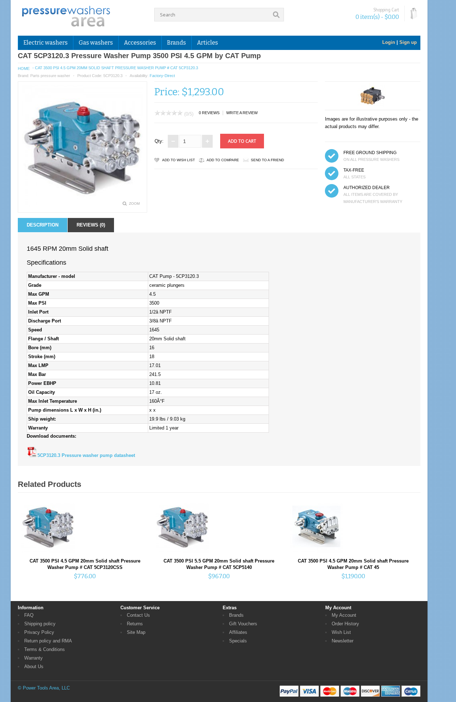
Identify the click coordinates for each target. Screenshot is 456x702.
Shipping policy (40, 623)
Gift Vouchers (243, 623)
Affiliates (238, 632)
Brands (236, 615)
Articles (207, 42)
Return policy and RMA (48, 641)
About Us (33, 666)
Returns (135, 623)
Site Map (136, 632)
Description (42, 225)
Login (388, 42)
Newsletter (342, 641)
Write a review (242, 113)
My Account (344, 615)
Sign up (408, 42)
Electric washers (46, 42)
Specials (238, 641)
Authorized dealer (366, 187)
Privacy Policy (39, 632)
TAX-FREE (353, 170)
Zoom (134, 203)
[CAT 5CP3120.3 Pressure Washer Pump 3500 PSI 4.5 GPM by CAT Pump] (82, 205)
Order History (345, 623)
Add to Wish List (178, 160)
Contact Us (138, 615)
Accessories (140, 42)
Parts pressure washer (50, 75)
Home (24, 68)
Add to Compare (223, 160)
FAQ (28, 615)
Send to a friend (267, 160)
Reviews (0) (91, 225)
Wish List (341, 632)
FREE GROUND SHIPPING (370, 152)
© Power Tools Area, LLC (44, 688)
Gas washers (96, 42)
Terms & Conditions (44, 649)
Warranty (33, 658)
